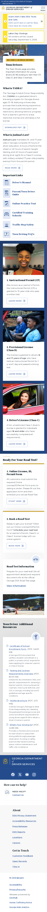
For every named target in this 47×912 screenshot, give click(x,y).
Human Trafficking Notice (20, 902)
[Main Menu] (42, 8)
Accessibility (15, 884)
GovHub (13, 897)
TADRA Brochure (18, 700)
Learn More (15, 301)
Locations (17, 837)
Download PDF (13, 127)
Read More (11, 168)
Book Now (14, 546)
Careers (16, 843)
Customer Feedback (22, 856)
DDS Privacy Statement (24, 815)
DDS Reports (18, 832)
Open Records (19, 861)
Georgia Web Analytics (19, 907)
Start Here (15, 501)
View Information (16, 585)
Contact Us (18, 795)
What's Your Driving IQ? (21, 725)
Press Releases (19, 826)
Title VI (16, 867)
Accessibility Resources (24, 821)
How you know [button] (8, 3)
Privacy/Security (17, 889)
